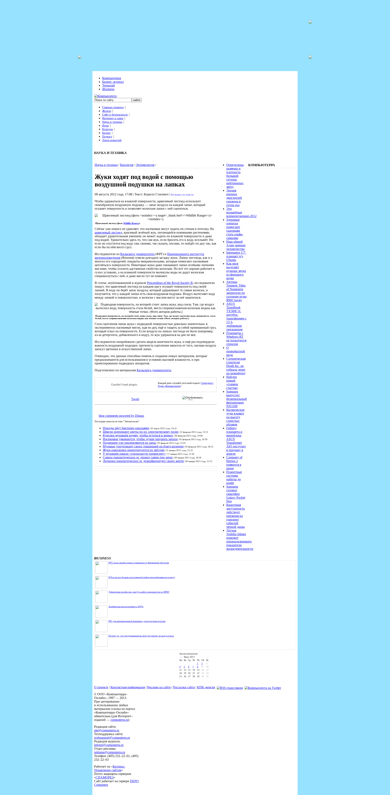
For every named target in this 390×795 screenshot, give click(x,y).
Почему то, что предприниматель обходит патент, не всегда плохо (141, 636)
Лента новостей (111, 140)
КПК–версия (206, 687)
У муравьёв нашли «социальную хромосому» (134, 453)
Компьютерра (111, 78)
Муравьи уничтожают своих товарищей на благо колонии (143, 446)
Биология (126, 165)
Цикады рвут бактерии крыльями (126, 428)
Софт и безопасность (115, 114)
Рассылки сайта (184, 687)
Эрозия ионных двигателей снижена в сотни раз (234, 198)
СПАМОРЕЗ (105, 777)
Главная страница (113, 107)
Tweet (135, 399)
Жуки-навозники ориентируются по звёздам (133, 450)
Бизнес (106, 132)
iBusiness (108, 89)
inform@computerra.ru (109, 745)
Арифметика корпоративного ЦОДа (125, 606)
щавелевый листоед (108, 232)
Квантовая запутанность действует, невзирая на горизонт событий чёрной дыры (235, 516)
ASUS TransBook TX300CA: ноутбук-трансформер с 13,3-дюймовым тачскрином (236, 316)
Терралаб (108, 85)
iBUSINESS (102, 558)
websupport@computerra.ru (112, 737)
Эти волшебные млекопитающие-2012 (241, 212)
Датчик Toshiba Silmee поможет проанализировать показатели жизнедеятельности (239, 539)
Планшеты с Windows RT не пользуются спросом (236, 338)
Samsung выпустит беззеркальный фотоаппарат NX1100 (236, 399)
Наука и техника (112, 121)
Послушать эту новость (182, 194)
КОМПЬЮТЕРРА (261, 165)
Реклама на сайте (159, 687)
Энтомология (145, 165)
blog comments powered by (121, 415)
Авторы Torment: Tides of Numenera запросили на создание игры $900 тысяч (236, 291)
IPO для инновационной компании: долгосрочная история (136, 621)
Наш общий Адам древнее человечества (236, 245)
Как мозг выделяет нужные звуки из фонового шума (236, 271)
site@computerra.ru (106, 730)
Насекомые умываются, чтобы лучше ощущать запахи (140, 439)
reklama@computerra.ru (109, 752)
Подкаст (107, 136)
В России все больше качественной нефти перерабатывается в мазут (141, 577)
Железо (106, 111)
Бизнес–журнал (113, 81)
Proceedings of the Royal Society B (170, 283)
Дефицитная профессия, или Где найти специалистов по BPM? (138, 592)
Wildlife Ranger (131, 223)
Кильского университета (137, 254)
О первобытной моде (235, 351)
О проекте (101, 687)
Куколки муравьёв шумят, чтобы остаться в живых (138, 435)
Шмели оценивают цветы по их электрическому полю (140, 431)
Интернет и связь (112, 118)
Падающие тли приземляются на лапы (129, 442)
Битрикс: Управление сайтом (109, 768)
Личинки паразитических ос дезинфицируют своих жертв (143, 461)
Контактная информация (127, 687)
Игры (105, 125)
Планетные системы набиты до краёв (234, 477)
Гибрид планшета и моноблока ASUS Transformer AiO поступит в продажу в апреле (236, 440)
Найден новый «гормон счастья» (232, 382)
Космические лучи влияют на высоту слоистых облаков (235, 417)
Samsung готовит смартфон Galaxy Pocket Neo (235, 494)
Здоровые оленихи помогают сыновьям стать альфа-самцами (234, 229)
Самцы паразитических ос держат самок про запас (138, 457)
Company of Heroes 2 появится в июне (234, 463)
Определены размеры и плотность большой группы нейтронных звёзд (235, 175)
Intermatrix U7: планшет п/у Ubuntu (236, 256)
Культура (107, 129)
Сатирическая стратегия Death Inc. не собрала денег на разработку (236, 366)
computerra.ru (119, 719)
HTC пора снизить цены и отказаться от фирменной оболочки (138, 562)
